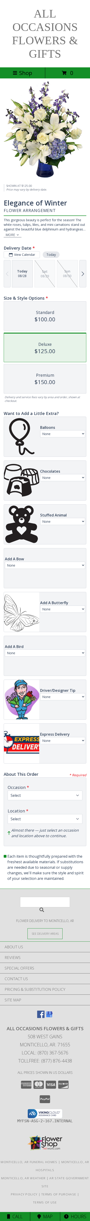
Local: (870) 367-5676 (45, 1053)
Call (16, 1216)
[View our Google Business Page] (49, 1016)
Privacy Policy (24, 1194)
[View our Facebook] (41, 1016)
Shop (25, 73)
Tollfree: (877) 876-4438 (45, 1061)
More (10, 235)
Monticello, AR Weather (23, 1178)
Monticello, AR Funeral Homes (29, 1162)
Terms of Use (45, 1202)
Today (51, 254)
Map (47, 1216)
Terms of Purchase (58, 1194)
